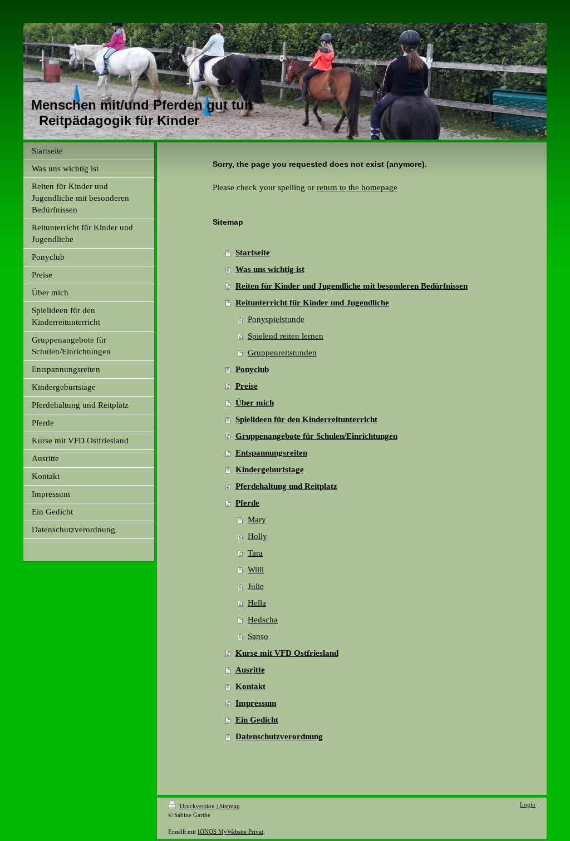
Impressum (256, 703)
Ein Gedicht (256, 719)
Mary (257, 519)
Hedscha (263, 619)
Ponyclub (252, 369)
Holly (257, 536)
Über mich (254, 402)
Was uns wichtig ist (269, 269)
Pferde (247, 502)
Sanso (258, 636)
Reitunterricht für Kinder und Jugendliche (312, 302)
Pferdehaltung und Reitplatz (286, 486)
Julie (256, 586)
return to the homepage (357, 187)
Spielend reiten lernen (285, 336)
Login (527, 804)
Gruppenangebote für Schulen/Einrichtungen (316, 436)
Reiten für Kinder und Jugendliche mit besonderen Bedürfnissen (351, 285)
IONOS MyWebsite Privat (230, 831)
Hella (257, 602)
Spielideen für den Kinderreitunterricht (306, 419)
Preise (246, 386)
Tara (255, 552)
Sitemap (229, 806)
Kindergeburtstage (269, 469)
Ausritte (250, 669)
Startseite (252, 252)
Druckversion (197, 806)
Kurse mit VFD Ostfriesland (286, 653)
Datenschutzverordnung (279, 736)
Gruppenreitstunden (282, 352)
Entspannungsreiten (271, 452)
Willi (256, 569)
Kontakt (250, 686)
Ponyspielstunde (276, 319)
